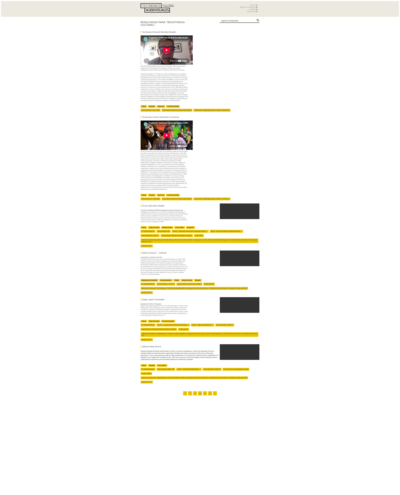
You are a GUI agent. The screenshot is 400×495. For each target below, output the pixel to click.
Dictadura (152, 106)
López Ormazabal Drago (205, 325)
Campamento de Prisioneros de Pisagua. (175, 325)
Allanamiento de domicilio (149, 280)
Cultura (144, 106)
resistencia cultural (173, 106)
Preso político (179, 227)
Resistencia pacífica (168, 321)
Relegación (190, 227)
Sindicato (198, 280)
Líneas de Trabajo (249, 7)
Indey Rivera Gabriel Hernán (191, 369)
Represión (161, 106)
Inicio (254, 5)
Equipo (253, 9)
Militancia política (167, 227)
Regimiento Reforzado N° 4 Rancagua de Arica (192, 231)
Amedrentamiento (165, 280)
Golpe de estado (154, 227)
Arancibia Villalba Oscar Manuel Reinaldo (228, 231)
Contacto (252, 11)
